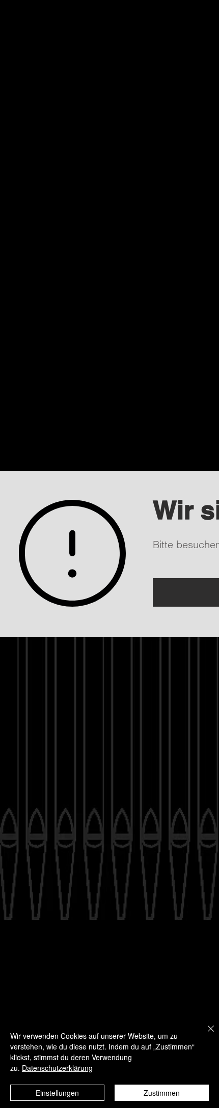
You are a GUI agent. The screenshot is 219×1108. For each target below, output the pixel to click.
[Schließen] (205, 1034)
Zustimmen (162, 1093)
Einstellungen (57, 1093)
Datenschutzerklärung (57, 1068)
